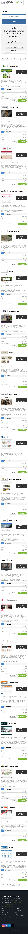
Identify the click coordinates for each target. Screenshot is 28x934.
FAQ (16, 917)
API (3, 916)
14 (11, 58)
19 (23, 58)
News (3, 910)
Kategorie (14, 41)
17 (18, 58)
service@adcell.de (9, 906)
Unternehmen (18, 910)
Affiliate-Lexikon (5, 912)
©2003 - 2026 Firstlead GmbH (14, 930)
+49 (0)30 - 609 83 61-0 (16, 900)
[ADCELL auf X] (12, 925)
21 (7, 60)
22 (9, 60)
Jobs (16, 912)
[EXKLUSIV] (6, 818)
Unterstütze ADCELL (6, 918)
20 (25, 58)
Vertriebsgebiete (15, 50)
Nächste (15, 60)
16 (16, 58)
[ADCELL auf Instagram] (3, 925)
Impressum (17, 921)
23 (11, 60)
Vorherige (8, 58)
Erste (3, 58)
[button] (14, 21)
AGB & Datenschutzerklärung (20, 915)
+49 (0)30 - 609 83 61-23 (17, 902)
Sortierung (14, 46)
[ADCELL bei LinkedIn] (9, 925)
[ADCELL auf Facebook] (6, 925)
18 (20, 58)
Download (4, 914)
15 (14, 58)
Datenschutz (18, 919)
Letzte (19, 60)
